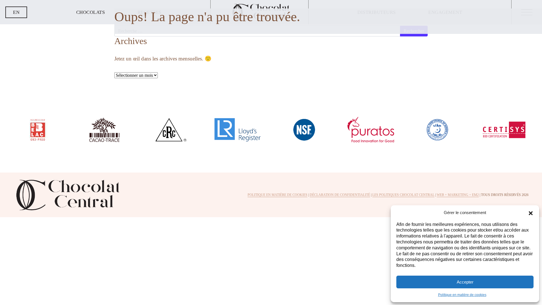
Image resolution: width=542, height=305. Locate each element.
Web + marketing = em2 (458, 195)
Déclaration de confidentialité (340, 195)
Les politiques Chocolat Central (403, 195)
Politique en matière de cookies (462, 295)
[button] (531, 212)
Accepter (465, 282)
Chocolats (90, 12)
